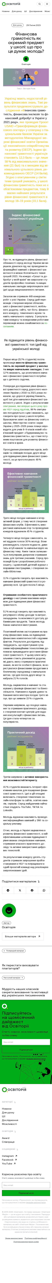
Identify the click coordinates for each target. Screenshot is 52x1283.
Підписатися (26, 1050)
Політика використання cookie (26, 1242)
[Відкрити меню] (47, 4)
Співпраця (8, 1142)
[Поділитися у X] (20, 890)
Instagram (8, 1156)
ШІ (25, 11)
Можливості (9, 1124)
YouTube (7, 1163)
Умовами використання (36, 1059)
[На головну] (11, 4)
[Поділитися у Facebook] (32, 890)
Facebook (7, 1160)
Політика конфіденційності (36, 1238)
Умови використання (14, 1238)
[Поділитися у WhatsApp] (44, 890)
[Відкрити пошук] (40, 4)
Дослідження (35, 11)
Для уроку (17, 11)
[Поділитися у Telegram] (8, 890)
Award (5, 1138)
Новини (5, 11)
